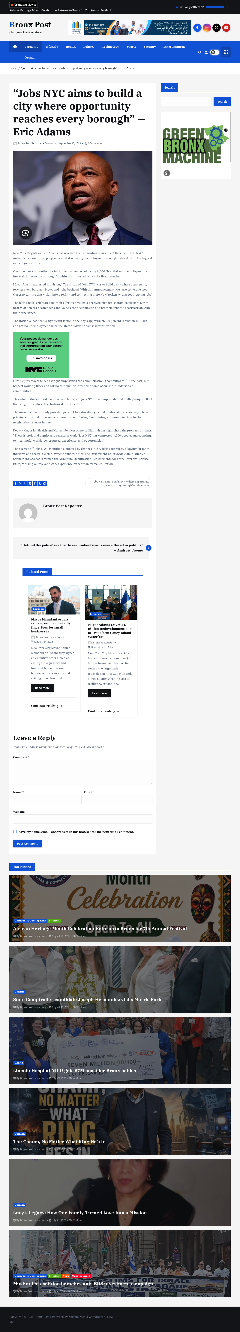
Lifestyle (52, 46)
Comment (21, 757)
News (66, 1275)
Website (19, 812)
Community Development (30, 920)
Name (18, 792)
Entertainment (174, 46)
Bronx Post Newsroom (49, 637)
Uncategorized (81, 1275)
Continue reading (45, 705)
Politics (88, 46)
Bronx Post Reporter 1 (105, 642)
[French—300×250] (41, 355)
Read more (42, 688)
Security (150, 46)
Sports (131, 46)
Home (13, 68)
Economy (31, 46)
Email (89, 792)
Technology (110, 46)
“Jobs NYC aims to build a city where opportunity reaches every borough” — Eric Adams (78, 68)
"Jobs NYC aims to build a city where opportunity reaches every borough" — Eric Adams (120, 483)
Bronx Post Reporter (30, 143)
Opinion (30, 57)
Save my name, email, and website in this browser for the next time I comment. (76, 832)
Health (71, 46)
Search (169, 87)
